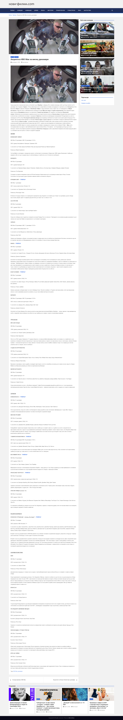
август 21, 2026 (41, 712)
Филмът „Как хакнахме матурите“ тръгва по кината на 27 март (96, 52)
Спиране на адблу (85, 103)
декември (20, 671)
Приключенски (60, 10)
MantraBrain (71, 718)
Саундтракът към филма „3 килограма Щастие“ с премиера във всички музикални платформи (95, 69)
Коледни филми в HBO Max (19, 679)
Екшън (43, 10)
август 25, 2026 (14, 708)
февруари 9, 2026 (86, 91)
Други (11, 699)
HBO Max (15, 671)
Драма (36, 10)
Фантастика (87, 10)
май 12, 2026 (67, 706)
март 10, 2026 (85, 55)
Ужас (79, 10)
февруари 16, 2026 (86, 73)
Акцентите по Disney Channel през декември (64, 679)
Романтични (71, 10)
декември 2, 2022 (16, 62)
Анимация (28, 10)
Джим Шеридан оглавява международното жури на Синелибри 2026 (18, 704)
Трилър (12, 10)
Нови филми (25, 62)
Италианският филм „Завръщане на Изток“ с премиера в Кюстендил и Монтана (94, 33)
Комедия (20, 10)
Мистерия (50, 10)
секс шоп (83, 100)
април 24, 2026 (85, 37)
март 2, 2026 (94, 710)
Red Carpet (94, 37)
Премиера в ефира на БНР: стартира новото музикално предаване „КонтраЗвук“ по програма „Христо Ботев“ (99, 705)
